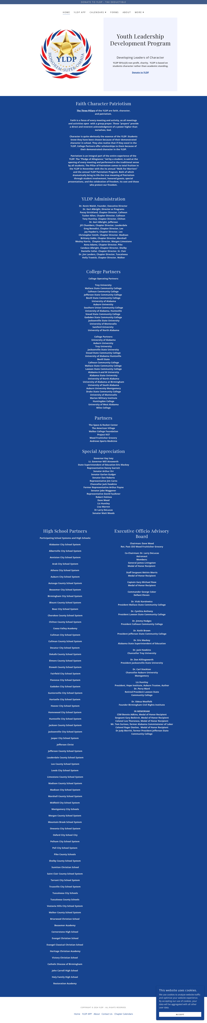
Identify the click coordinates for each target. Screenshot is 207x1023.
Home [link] (66, 12)
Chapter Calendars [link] (123, 1013)
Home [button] (77, 1013)
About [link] (127, 12)
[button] (98, 12)
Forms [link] (114, 12)
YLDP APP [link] (80, 12)
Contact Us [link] (107, 1013)
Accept (180, 1014)
